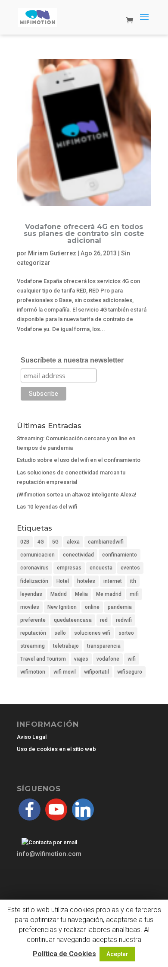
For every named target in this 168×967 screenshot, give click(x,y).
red (104, 620)
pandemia (120, 607)
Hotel (62, 581)
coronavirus (34, 568)
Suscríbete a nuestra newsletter (72, 360)
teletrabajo (66, 646)
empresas (69, 568)
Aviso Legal (32, 737)
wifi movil (64, 672)
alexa (73, 542)
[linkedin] (83, 809)
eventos (130, 568)
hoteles (86, 581)
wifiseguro (129, 672)
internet (112, 581)
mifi (134, 594)
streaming (32, 646)
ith (133, 581)
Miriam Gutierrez (52, 253)
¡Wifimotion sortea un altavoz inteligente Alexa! (77, 494)
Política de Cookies (64, 954)
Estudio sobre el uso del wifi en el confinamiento (78, 460)
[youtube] (56, 809)
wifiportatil (96, 672)
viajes (81, 659)
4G (40, 542)
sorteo (126, 633)
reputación (33, 633)
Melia (81, 594)
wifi (132, 659)
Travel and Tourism (43, 659)
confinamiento (119, 555)
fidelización (34, 581)
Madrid (58, 594)
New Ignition (62, 607)
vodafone (107, 659)
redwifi (124, 620)
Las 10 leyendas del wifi (47, 506)
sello (60, 633)
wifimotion (32, 672)
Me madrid (108, 594)
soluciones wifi (92, 633)
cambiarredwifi (106, 542)
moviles (29, 607)
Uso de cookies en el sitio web (56, 749)
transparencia (104, 646)
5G (55, 542)
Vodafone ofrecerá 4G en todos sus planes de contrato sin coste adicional (84, 234)
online (92, 607)
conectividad (78, 555)
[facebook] (29, 809)
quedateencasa (73, 620)
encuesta (101, 568)
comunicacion (37, 555)
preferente (33, 620)
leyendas (31, 594)
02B (24, 542)
